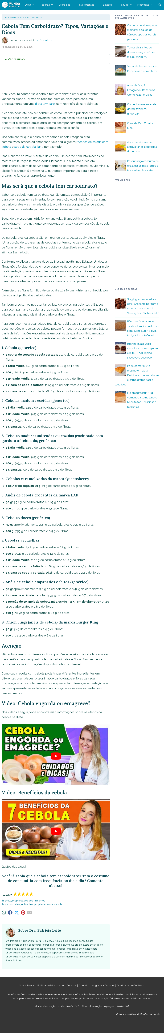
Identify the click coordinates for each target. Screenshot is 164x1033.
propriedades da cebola (48, 904)
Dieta (28, 4)
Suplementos (86, 4)
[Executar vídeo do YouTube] (56, 756)
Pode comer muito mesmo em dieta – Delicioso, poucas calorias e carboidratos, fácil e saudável (137, 375)
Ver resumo (16, 59)
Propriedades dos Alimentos (30, 17)
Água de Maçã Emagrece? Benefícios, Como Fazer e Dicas (141, 90)
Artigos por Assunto (102, 985)
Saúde (124, 4)
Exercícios (64, 4)
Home (6, 17)
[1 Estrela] (15, 894)
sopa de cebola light (28, 146)
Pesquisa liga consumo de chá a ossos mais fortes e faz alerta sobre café (143, 165)
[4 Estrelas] (27, 894)
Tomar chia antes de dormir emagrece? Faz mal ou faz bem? (141, 52)
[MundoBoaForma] (12, 5)
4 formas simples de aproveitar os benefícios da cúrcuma (142, 147)
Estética (107, 4)
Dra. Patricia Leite (43, 40)
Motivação (143, 4)
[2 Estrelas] (19, 894)
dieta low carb (45, 103)
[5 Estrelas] (31, 894)
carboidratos (12, 904)
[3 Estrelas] (23, 894)
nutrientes (27, 904)
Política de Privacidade (50, 985)
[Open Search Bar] (160, 5)
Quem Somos (26, 985)
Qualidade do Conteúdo (131, 985)
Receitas (45, 4)
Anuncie (71, 985)
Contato (83, 985)
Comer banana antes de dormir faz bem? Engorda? (141, 109)
